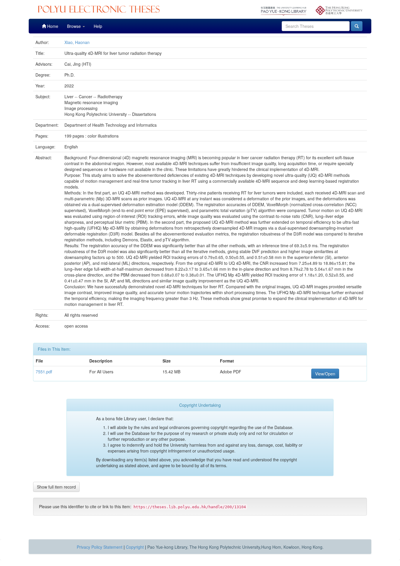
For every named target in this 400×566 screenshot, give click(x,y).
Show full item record (56, 487)
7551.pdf (44, 371)
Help (98, 26)
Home (52, 26)
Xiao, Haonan (77, 42)
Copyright (135, 547)
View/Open (325, 374)
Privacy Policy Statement (99, 547)
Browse (74, 26)
